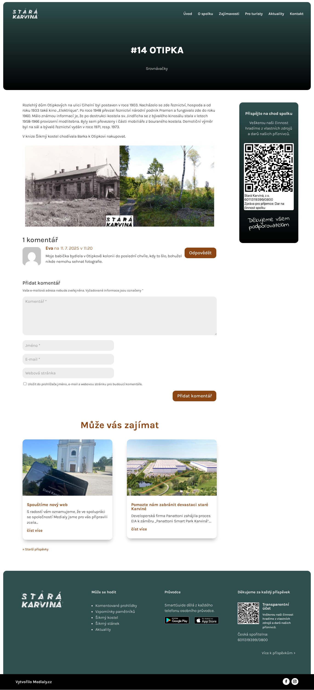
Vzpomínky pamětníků (115, 611)
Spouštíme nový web (47, 504)
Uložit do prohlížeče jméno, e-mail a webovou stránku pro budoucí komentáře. (85, 384)
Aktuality (276, 14)
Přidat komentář (194, 396)
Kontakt (296, 14)
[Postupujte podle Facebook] (286, 681)
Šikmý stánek (107, 623)
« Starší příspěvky (36, 549)
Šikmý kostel (106, 617)
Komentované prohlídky (116, 605)
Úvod (187, 14)
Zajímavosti (229, 14)
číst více (35, 530)
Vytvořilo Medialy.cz (34, 681)
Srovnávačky (157, 68)
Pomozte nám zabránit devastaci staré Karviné (169, 506)
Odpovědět (200, 252)
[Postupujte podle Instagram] (294, 681)
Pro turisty (254, 14)
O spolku (205, 14)
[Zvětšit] (210, 149)
